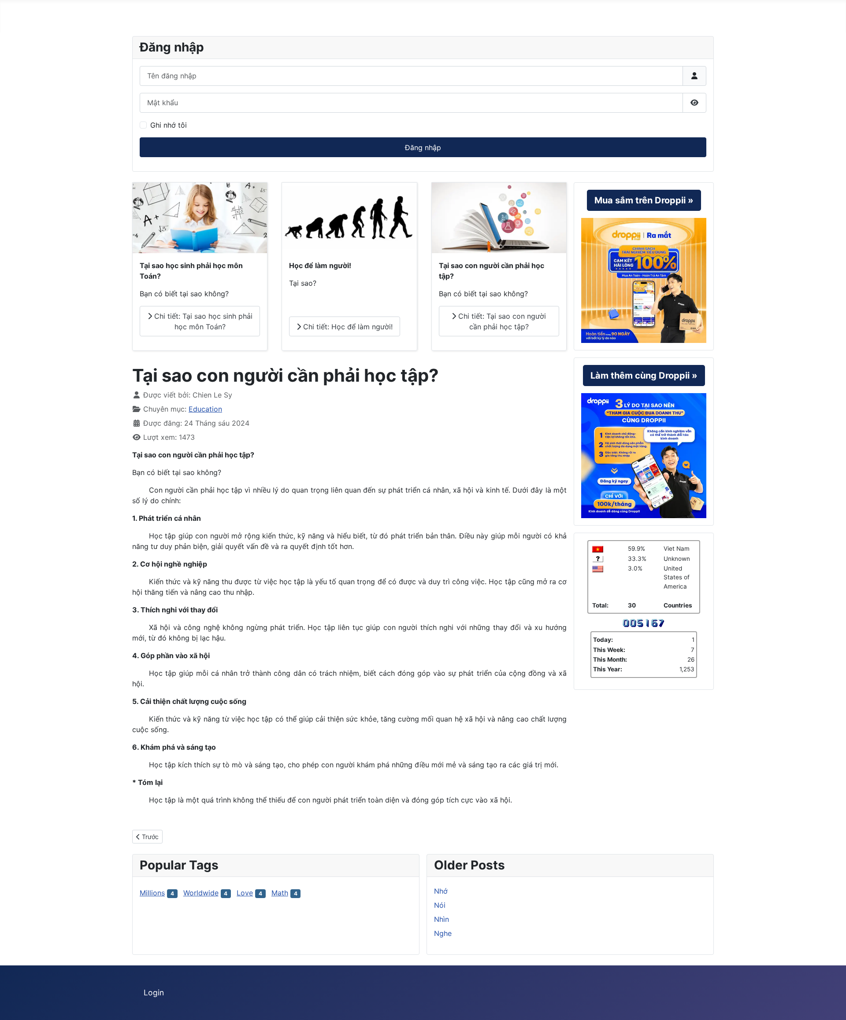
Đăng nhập (423, 147)
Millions (152, 892)
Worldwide (201, 892)
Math (279, 892)
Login (154, 992)
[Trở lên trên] (830, 1003)
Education (205, 409)
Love (245, 892)
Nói (439, 905)
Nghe (443, 933)
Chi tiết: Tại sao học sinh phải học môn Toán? (202, 321)
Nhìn (441, 919)
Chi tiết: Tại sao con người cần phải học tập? (501, 321)
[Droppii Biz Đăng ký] (643, 455)
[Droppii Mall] (643, 280)
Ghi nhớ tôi (168, 125)
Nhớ (441, 891)
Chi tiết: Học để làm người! (347, 326)
